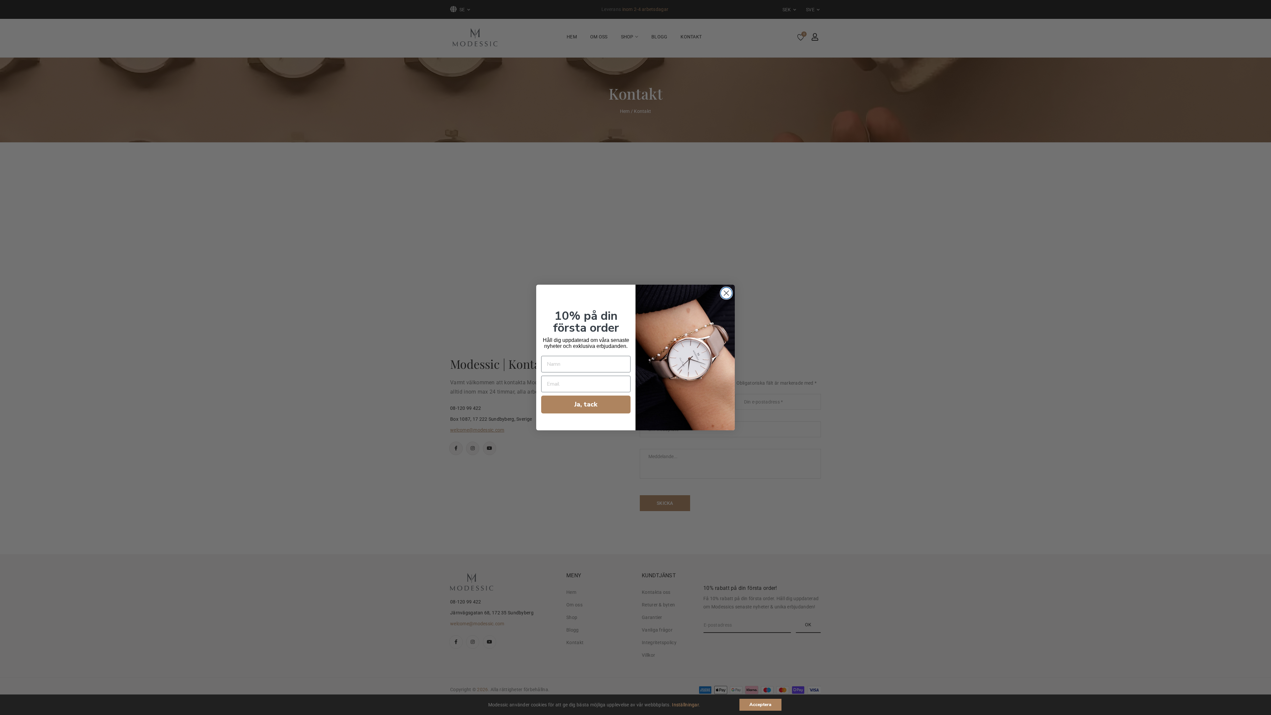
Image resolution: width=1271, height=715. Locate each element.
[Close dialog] (726, 293)
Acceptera (760, 704)
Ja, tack (585, 404)
